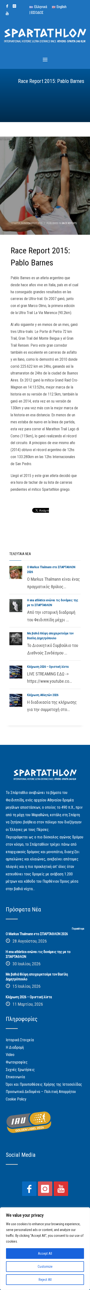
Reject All (45, 1280)
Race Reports (69, 223)
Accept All (45, 1253)
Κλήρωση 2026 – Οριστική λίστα (48, 666)
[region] (45, 1248)
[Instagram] (14, 6)
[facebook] (7, 6)
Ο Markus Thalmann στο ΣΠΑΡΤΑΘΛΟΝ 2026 (37, 934)
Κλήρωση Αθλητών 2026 (42, 695)
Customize (45, 1266)
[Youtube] (7, 13)
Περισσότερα (78, 928)
